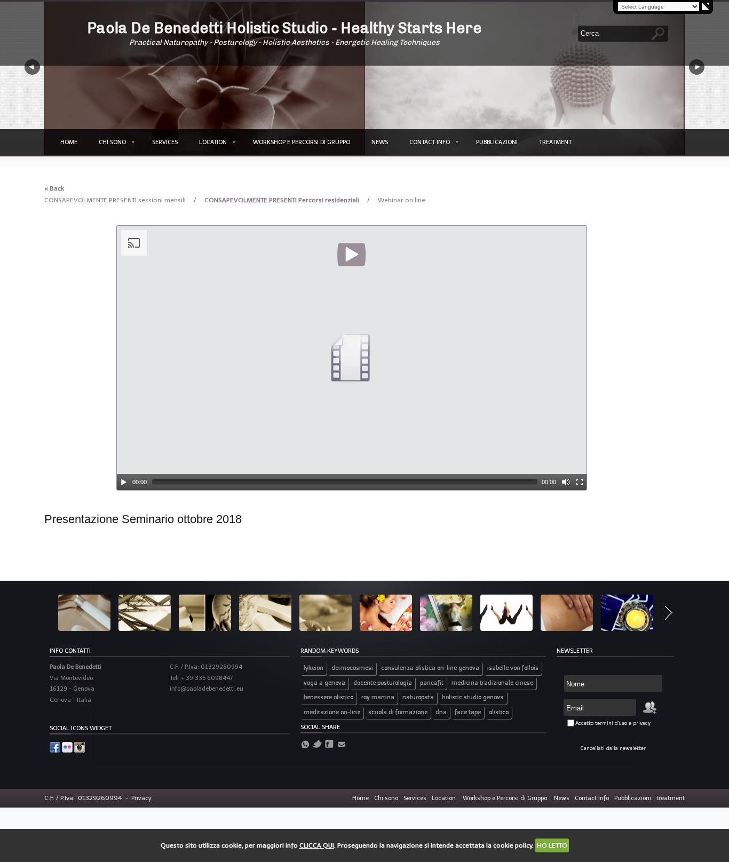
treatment (555, 142)
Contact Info (429, 142)
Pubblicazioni (497, 142)
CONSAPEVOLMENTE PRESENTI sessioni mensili (115, 200)
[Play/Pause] (124, 482)
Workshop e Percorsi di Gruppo (301, 142)
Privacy (141, 798)
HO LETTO (552, 845)
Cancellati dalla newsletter (613, 748)
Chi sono (112, 142)
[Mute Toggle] (565, 482)
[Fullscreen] (579, 482)
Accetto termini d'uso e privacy (613, 723)
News (379, 142)
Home (68, 142)
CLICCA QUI (316, 845)
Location (213, 142)
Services (165, 142)
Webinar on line (401, 200)
